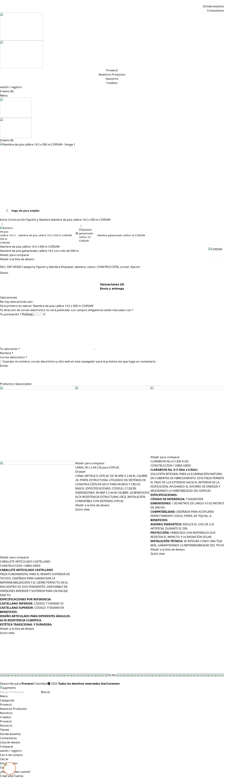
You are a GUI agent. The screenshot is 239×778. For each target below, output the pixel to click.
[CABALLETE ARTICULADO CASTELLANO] (37, 423)
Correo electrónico (13, 357)
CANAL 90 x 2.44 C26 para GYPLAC (97, 467)
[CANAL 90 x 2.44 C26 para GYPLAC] (112, 423)
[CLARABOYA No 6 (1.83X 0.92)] (188, 420)
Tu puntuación (10, 314)
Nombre (6, 353)
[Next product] (81, 226)
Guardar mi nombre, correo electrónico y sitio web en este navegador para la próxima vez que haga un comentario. (79, 361)
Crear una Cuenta (11, 776)
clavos (91, 267)
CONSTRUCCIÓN (108, 267)
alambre (80, 267)
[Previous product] (2, 224)
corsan (124, 267)
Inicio (4, 220)
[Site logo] (112, 26)
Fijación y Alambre (38, 220)
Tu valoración (10, 349)
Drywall (80, 472)
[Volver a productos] (77, 233)
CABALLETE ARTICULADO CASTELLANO (25, 561)
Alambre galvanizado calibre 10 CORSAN (121, 235)
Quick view (7, 633)
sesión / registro (11, 751)
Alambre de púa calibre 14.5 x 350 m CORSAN (45, 235)
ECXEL (112, 675)
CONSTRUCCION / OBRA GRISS (20, 566)
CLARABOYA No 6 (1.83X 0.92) (169, 461)
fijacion (135, 267)
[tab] (112, 287)
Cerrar (4, 759)
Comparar (6, 746)
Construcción (17, 220)
